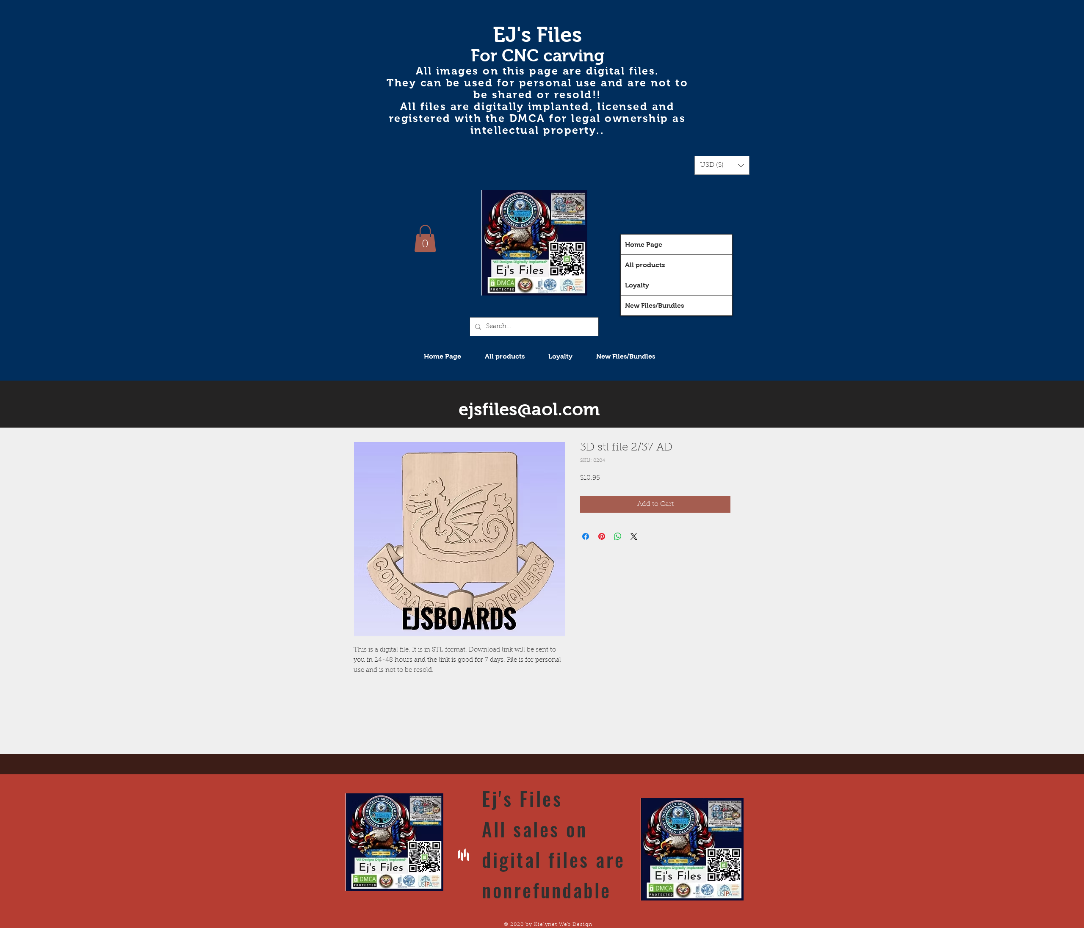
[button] (721, 165)
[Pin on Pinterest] (602, 536)
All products (645, 264)
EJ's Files (537, 34)
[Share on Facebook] (586, 536)
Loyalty (637, 285)
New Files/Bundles (654, 305)
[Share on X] (634, 536)
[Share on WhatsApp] (618, 536)
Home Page (643, 244)
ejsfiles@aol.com (529, 409)
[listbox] (721, 165)
